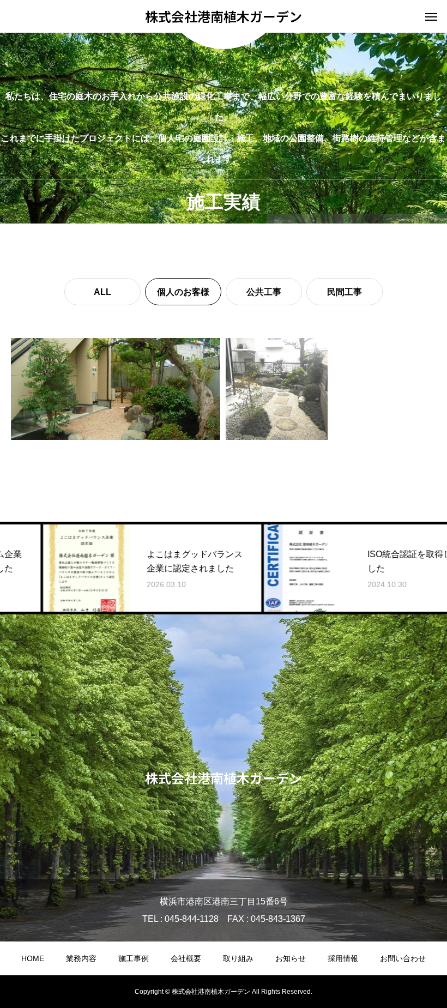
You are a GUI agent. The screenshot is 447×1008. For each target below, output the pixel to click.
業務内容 (81, 958)
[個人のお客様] (115, 389)
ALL (102, 292)
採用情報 (343, 958)
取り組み (238, 958)
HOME (32, 958)
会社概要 (186, 958)
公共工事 (263, 292)
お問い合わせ (403, 958)
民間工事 (344, 292)
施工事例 (133, 958)
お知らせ (290, 958)
